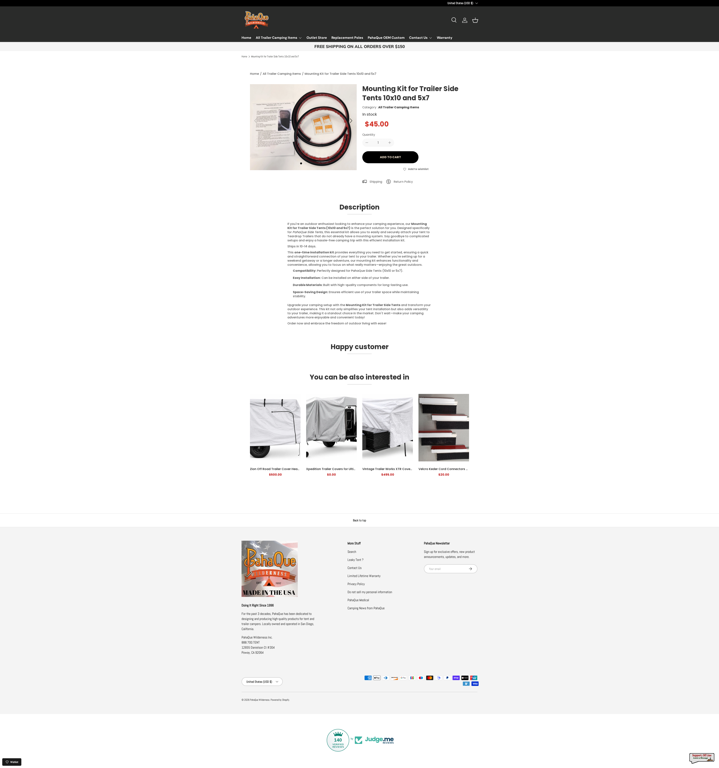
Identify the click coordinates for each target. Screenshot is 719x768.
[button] (475, 20)
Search (352, 551)
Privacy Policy (356, 584)
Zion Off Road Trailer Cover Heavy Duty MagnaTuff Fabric (293, 469)
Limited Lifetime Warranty (364, 576)
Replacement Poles (347, 37)
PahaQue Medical (358, 600)
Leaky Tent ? (355, 560)
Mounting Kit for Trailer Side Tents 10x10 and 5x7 (275, 56)
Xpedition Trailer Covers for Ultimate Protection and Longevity (353, 469)
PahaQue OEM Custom (386, 37)
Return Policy (403, 182)
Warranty (444, 37)
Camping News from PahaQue (366, 608)
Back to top (359, 520)
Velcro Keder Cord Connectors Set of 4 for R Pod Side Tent (462, 469)
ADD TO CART (390, 157)
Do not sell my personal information (370, 592)
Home (246, 37)
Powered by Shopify (280, 699)
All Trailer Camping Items (276, 37)
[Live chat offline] (702, 758)
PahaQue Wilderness (259, 699)
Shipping (376, 182)
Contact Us (418, 37)
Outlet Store (317, 37)
